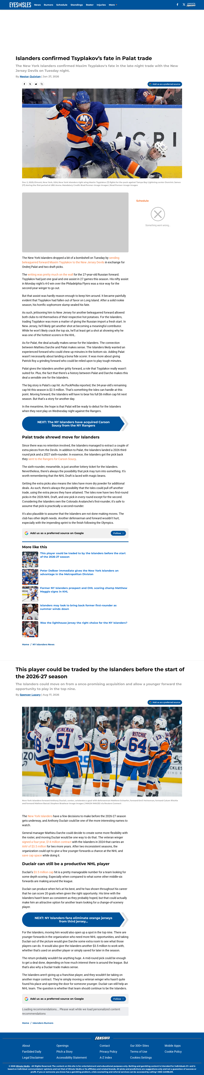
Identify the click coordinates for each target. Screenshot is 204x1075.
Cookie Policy (173, 1051)
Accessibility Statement (71, 1057)
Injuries (101, 4)
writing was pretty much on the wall (51, 274)
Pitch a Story (64, 1051)
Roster (90, 4)
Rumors (48, 4)
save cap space (32, 855)
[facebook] (177, 4)
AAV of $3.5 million (34, 846)
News (37, 4)
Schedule (61, 4)
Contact (105, 1045)
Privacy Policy (108, 1051)
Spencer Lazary (30, 694)
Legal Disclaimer (33, 1057)
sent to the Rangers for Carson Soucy (52, 459)
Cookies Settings (141, 1057)
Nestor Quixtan (30, 76)
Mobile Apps (173, 1045)
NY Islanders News (43, 644)
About (26, 1045)
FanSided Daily (31, 1051)
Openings (62, 1045)
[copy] (42, 84)
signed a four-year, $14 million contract (46, 842)
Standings (77, 4)
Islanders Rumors (43, 1023)
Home (25, 644)
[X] (184, 4)
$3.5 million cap (44, 872)
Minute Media (23, 1066)
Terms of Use (138, 1051)
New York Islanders (40, 816)
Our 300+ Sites (139, 1045)
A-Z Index (106, 1057)
